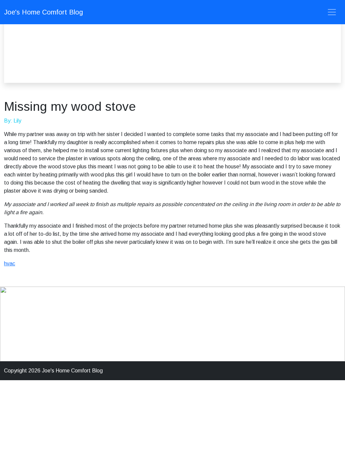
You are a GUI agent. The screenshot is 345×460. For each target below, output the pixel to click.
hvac (9, 263)
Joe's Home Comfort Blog (43, 12)
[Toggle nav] (332, 12)
